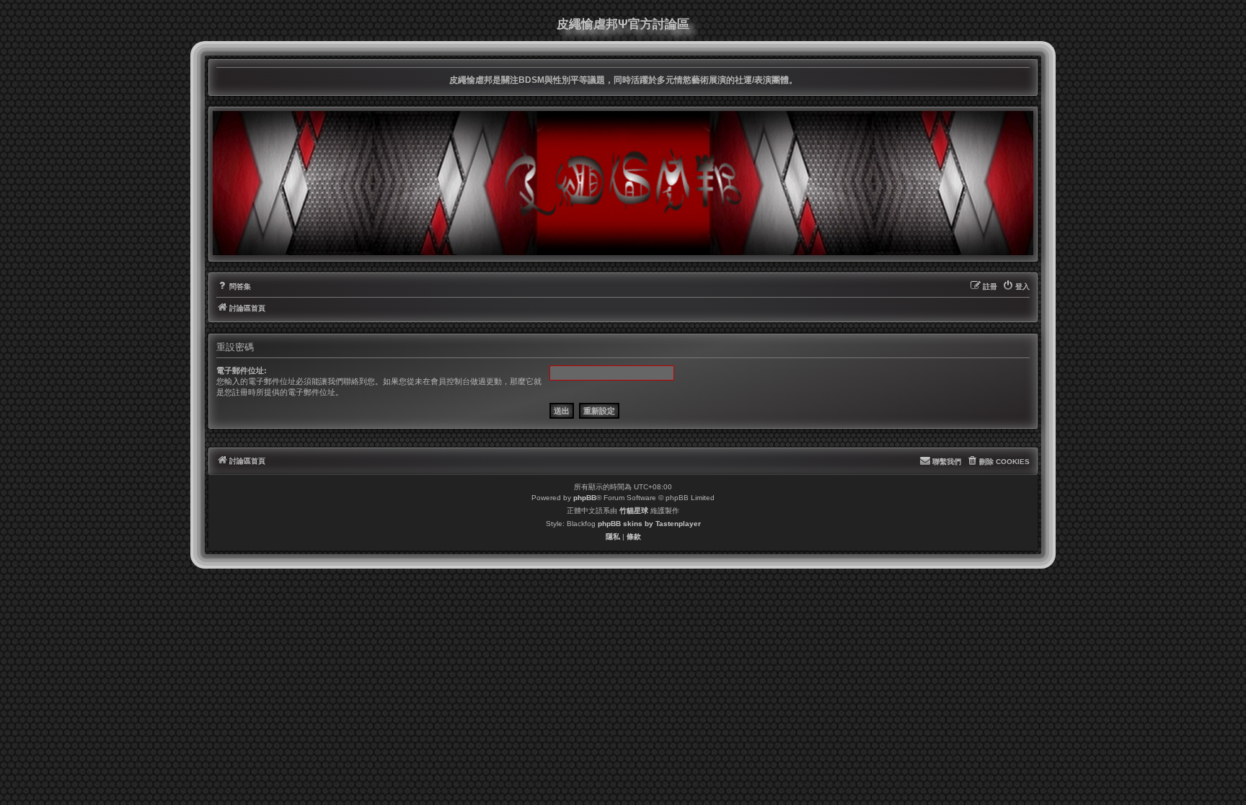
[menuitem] (233, 286)
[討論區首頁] (623, 183)
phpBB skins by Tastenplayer (649, 524)
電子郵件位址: (241, 370)
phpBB (584, 498)
